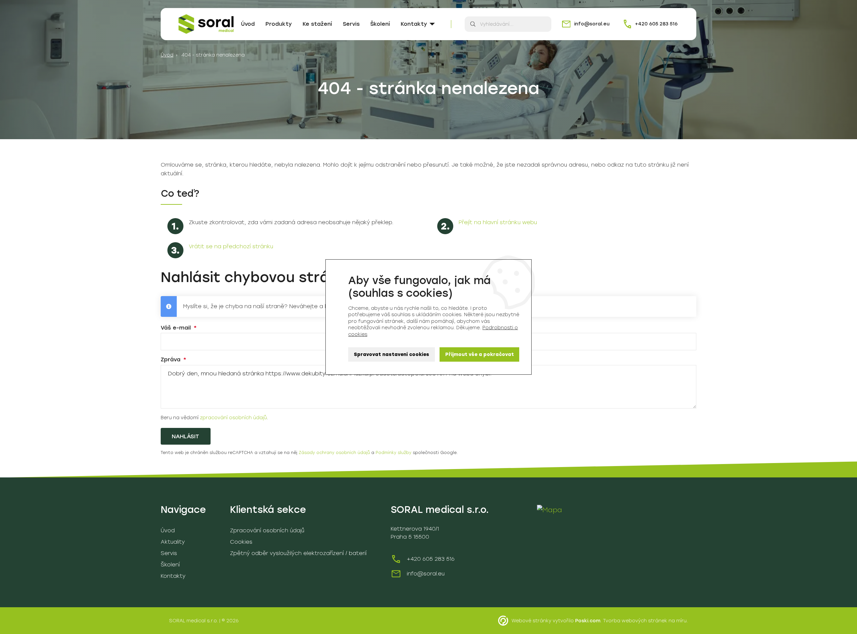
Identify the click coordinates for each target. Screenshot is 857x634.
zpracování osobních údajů (233, 418)
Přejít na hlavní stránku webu (498, 222)
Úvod (248, 24)
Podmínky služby (393, 452)
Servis (351, 24)
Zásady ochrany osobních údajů (334, 452)
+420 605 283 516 (431, 559)
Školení (380, 24)
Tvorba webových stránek (635, 621)
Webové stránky (531, 621)
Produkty (278, 24)
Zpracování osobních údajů (267, 530)
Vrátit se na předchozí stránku (231, 246)
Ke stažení (317, 24)
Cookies (241, 542)
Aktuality (173, 542)
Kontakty (414, 24)
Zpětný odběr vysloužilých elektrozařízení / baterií (298, 553)
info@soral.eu (426, 573)
